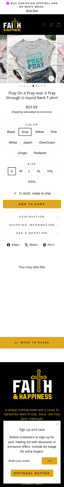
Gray (25, 132)
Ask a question (32, 233)
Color (32, 124)
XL (39, 171)
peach (28, 142)
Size (32, 164)
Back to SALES (34, 342)
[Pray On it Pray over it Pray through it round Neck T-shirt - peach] (8, 316)
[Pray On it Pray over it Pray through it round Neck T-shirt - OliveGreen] (12, 316)
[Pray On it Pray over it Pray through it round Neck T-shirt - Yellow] (14, 313)
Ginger (22, 153)
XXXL (32, 181)
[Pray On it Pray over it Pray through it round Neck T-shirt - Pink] (18, 313)
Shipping (17, 111)
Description (32, 216)
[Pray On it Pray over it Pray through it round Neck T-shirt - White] (21, 313)
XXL (50, 171)
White (13, 142)
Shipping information (32, 225)
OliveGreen (47, 142)
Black (11, 132)
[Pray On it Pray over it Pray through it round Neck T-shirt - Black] (6, 313)
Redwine (40, 153)
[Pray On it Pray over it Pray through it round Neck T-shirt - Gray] (10, 313)
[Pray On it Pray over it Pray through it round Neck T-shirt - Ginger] (16, 316)
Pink (54, 132)
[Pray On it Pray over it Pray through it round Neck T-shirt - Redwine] (20, 316)
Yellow (39, 132)
